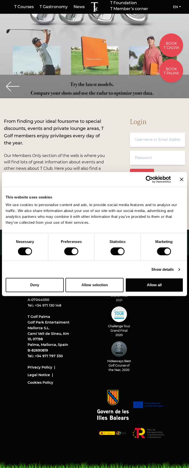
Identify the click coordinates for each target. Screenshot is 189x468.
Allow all (154, 285)
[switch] (71, 251)
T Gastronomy (54, 6)
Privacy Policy (40, 367)
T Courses (24, 6)
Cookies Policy (40, 382)
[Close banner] (181, 179)
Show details (162, 269)
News (79, 6)
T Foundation (123, 3)
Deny (34, 285)
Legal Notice (39, 375)
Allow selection (94, 285)
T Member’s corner (129, 9)
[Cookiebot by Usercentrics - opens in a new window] (149, 179)
